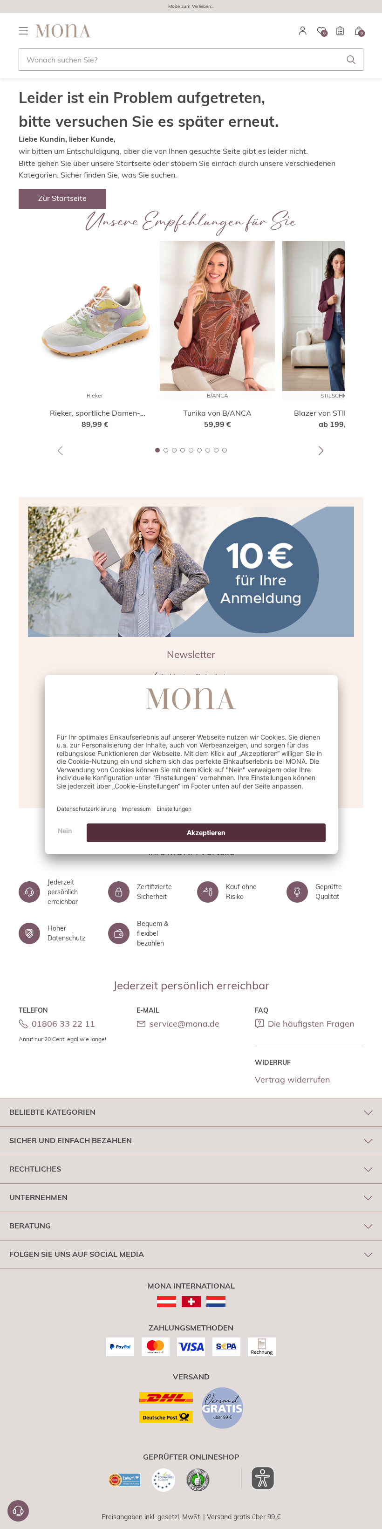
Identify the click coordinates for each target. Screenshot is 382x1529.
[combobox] (191, 59)
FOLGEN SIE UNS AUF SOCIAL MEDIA (76, 1254)
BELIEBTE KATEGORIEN (52, 1112)
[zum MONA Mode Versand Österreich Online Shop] (166, 1301)
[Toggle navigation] (23, 30)
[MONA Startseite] (63, 31)
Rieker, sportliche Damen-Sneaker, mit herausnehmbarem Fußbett (95, 413)
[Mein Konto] (302, 30)
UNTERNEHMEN (38, 1197)
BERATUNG (30, 1225)
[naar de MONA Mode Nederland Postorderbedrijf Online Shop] (215, 1301)
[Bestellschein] (340, 30)
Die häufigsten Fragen (311, 1023)
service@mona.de (184, 1023)
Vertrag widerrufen (292, 1079)
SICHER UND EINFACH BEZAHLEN (70, 1140)
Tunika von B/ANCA (217, 413)
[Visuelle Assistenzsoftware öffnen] (257, 1478)
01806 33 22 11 (63, 1023)
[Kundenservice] (18, 1511)
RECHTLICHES (35, 1168)
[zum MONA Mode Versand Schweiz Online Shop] (191, 1301)
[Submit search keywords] (351, 59)
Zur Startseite (62, 198)
